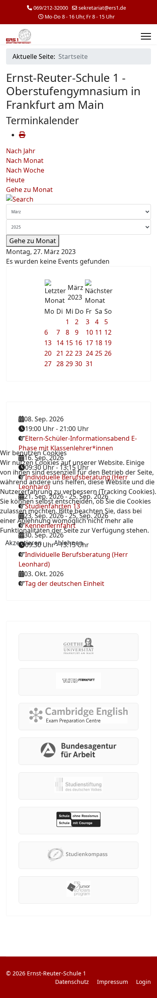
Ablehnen (68, 542)
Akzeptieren (23, 542)
